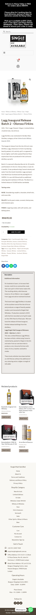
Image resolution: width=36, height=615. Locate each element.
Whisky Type (20, 111)
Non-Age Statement (16, 244)
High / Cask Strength (14, 239)
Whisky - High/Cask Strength (20, 248)
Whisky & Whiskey (11, 111)
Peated (24, 244)
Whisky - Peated (6, 253)
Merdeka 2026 (5, 244)
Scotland (4, 246)
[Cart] (18, 60)
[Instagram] (18, 603)
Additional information (12, 278)
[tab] (18, 275)
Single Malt (10, 246)
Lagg (9, 248)
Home (3, 111)
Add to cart (16, 232)
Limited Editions (22, 241)
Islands (15, 241)
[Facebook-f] (15, 603)
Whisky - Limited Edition (19, 251)
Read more (23, 418)
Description (8, 275)
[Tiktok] (20, 603)
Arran (6, 248)
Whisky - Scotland (17, 253)
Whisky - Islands (6, 251)
